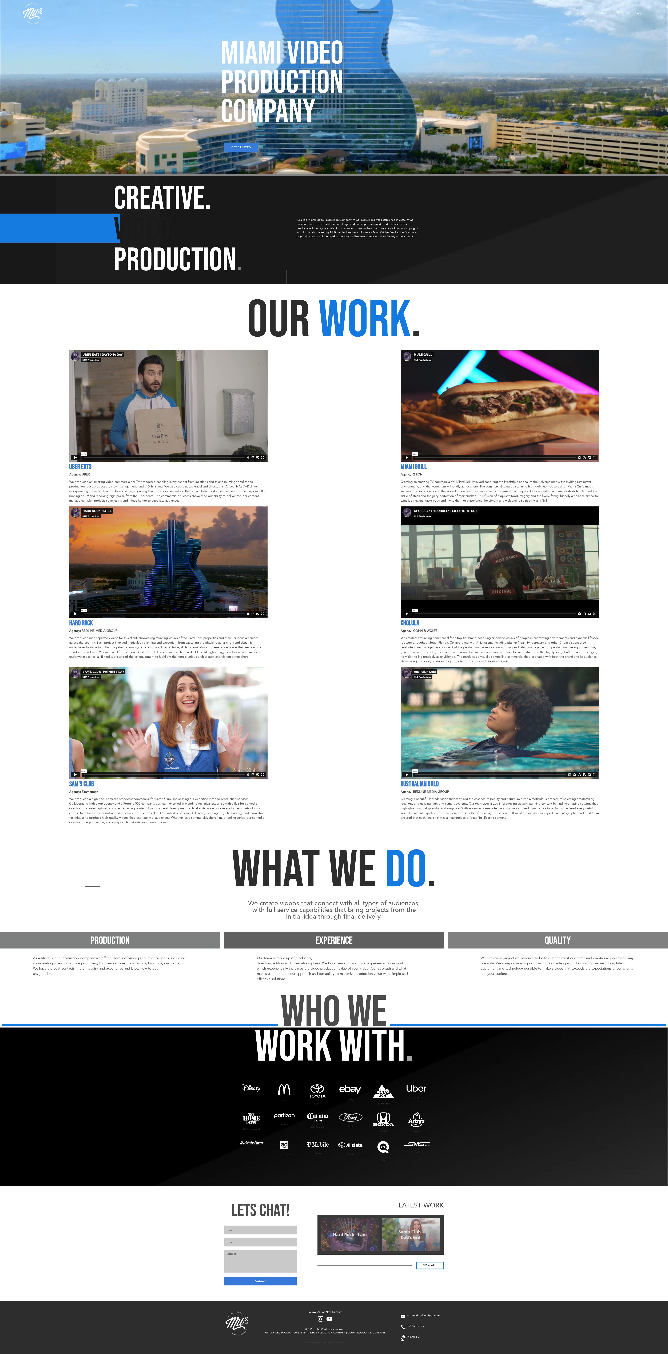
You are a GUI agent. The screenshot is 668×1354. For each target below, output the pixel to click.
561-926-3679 (415, 1326)
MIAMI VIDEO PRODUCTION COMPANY (322, 1332)
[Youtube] (329, 1319)
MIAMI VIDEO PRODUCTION (281, 1332)
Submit (260, 1281)
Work (603, 13)
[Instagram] (320, 1319)
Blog (638, 13)
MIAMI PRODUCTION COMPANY (366, 1332)
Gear (621, 13)
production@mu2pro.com (423, 1315)
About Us (583, 13)
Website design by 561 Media (325, 1342)
